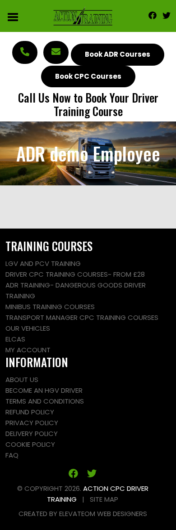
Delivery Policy (31, 433)
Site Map (104, 499)
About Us (21, 379)
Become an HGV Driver (44, 390)
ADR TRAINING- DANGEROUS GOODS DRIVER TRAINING (75, 290)
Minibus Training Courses (50, 306)
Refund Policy (29, 412)
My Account (28, 350)
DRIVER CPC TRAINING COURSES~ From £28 (75, 274)
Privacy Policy (31, 422)
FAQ (12, 455)
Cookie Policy (30, 444)
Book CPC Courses (88, 76)
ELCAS (15, 339)
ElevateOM (77, 513)
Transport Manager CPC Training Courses (81, 317)
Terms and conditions (44, 401)
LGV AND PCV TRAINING (43, 263)
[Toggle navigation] (13, 16)
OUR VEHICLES (27, 328)
